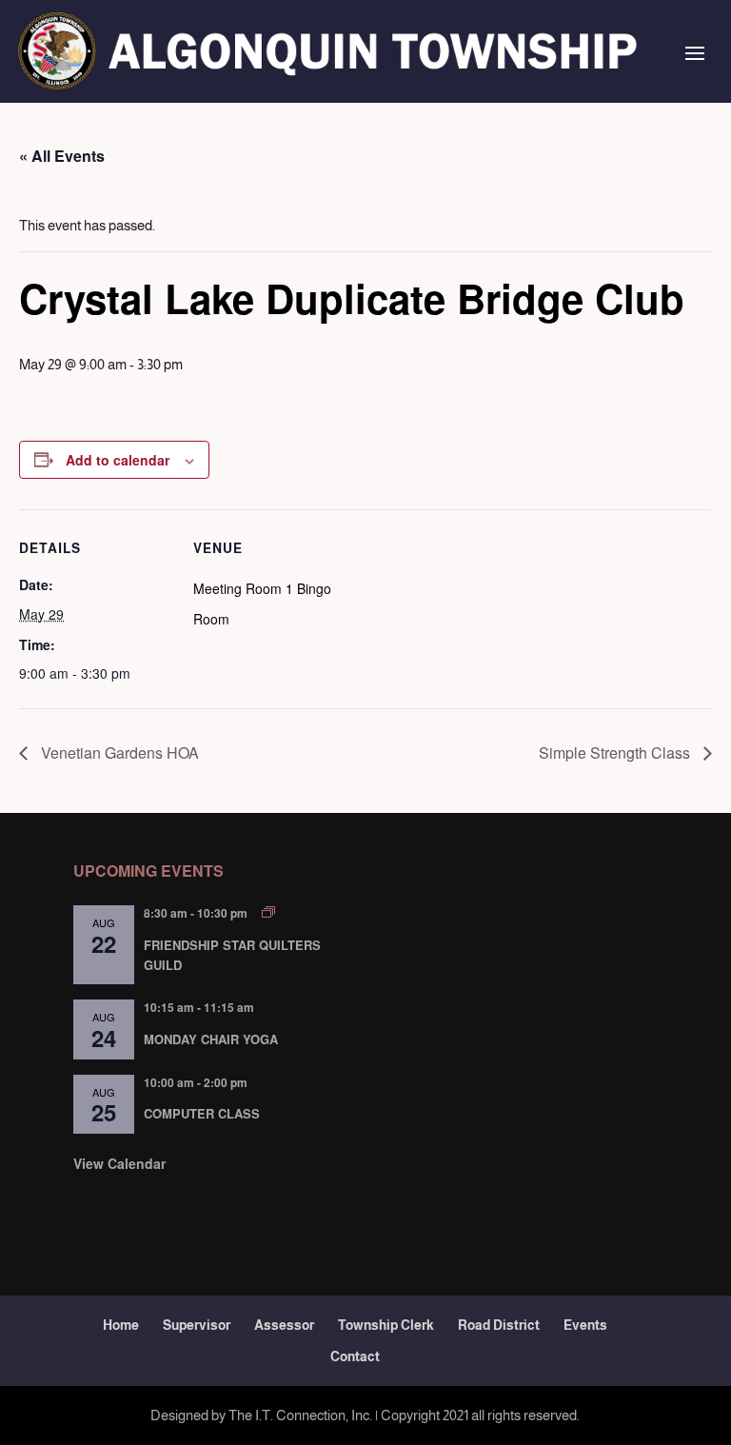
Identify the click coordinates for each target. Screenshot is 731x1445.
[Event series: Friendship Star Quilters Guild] (268, 912)
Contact (355, 1356)
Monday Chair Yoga (211, 1039)
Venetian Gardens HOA (118, 752)
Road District (499, 1325)
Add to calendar (117, 459)
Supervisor (196, 1325)
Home (121, 1325)
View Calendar (119, 1163)
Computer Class (202, 1113)
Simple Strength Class (616, 752)
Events (585, 1325)
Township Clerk (386, 1325)
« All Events (62, 156)
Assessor (284, 1325)
